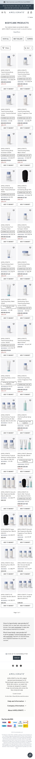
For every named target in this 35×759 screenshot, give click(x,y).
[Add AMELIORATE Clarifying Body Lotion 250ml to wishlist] (14, 361)
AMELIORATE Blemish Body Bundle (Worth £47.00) (25, 455)
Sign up (16, 658)
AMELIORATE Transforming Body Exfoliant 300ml (24, 227)
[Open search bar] (5, 12)
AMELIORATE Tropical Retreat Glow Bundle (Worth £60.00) (25, 596)
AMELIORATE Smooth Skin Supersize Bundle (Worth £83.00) (8, 494)
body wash (23, 634)
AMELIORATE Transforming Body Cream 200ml (24, 264)
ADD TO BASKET (9, 89)
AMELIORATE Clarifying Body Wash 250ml (8, 301)
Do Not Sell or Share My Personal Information (17, 696)
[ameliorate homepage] (17, 12)
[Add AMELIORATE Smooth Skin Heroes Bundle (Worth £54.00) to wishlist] (30, 548)
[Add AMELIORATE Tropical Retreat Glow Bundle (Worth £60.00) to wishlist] (30, 580)
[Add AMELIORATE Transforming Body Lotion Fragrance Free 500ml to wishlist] (30, 95)
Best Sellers (18, 39)
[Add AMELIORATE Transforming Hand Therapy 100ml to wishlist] (14, 248)
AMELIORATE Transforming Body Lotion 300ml (7, 340)
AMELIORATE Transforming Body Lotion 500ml (7, 72)
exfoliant (11, 634)
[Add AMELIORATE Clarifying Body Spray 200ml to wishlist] (30, 400)
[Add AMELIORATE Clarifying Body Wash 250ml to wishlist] (14, 285)
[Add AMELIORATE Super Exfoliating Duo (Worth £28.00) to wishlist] (14, 515)
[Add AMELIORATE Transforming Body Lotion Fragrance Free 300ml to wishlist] (30, 361)
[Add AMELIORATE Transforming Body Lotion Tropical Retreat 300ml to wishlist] (14, 95)
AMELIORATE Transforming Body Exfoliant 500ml (7, 150)
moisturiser (18, 627)
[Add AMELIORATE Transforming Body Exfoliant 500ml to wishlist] (14, 134)
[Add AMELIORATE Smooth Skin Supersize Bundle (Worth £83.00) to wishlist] (14, 477)
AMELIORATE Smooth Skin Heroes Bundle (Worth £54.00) (25, 565)
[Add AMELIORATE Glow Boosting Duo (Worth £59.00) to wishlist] (14, 548)
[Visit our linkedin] (21, 666)
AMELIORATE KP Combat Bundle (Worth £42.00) (8, 596)
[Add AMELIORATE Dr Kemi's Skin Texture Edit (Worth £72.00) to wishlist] (30, 477)
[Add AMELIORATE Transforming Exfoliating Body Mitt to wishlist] (30, 171)
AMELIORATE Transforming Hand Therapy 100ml (7, 264)
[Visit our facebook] (13, 666)
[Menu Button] (2, 12)
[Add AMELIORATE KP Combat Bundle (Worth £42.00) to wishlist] (14, 580)
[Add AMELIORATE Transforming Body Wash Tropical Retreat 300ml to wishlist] (14, 171)
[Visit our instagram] (17, 666)
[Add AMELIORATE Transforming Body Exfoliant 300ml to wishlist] (30, 210)
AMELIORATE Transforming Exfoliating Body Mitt (24, 187)
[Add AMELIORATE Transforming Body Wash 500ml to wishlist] (30, 324)
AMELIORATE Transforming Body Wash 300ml (24, 150)
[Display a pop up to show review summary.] (15, 79)
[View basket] (31, 12)
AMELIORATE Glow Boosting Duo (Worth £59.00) (8, 565)
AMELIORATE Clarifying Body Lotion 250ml (8, 378)
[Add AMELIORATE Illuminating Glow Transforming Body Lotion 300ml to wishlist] (30, 56)
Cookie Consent (17, 693)
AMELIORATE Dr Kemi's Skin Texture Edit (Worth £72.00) (24, 494)
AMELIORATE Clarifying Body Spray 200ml (24, 417)
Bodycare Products (17, 23)
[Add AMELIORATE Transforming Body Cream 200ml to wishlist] (30, 248)
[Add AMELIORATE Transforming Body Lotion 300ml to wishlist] (14, 324)
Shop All (6, 39)
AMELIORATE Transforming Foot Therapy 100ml (7, 227)
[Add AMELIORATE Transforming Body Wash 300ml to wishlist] (30, 134)
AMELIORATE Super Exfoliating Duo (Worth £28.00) (8, 531)
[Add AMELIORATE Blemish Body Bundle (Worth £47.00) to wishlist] (30, 439)
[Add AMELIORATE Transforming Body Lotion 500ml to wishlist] (14, 56)
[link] (28, 12)
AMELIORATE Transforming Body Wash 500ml (24, 340)
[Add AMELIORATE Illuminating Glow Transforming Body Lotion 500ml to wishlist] (30, 285)
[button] (30, 755)
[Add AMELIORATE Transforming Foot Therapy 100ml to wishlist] (14, 210)
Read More (17, 32)
